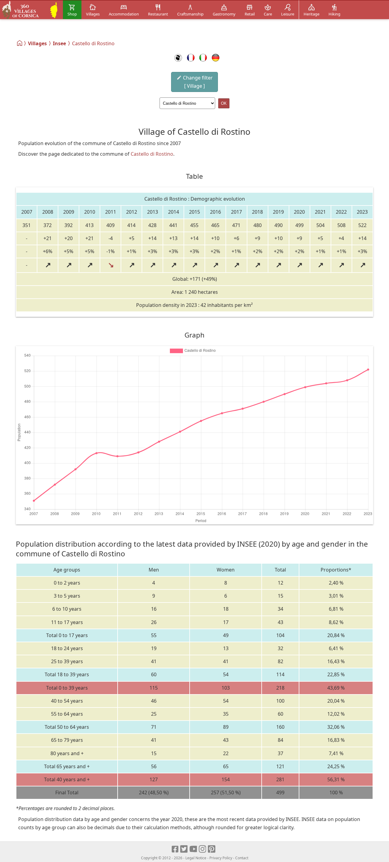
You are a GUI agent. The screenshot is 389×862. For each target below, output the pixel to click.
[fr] (190, 58)
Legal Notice (195, 857)
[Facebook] (175, 849)
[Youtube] (193, 849)
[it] (203, 58)
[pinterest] (212, 849)
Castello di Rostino (152, 154)
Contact (241, 857)
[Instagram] (203, 849)
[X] (184, 849)
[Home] (20, 43)
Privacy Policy (220, 857)
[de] (215, 58)
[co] (178, 58)
